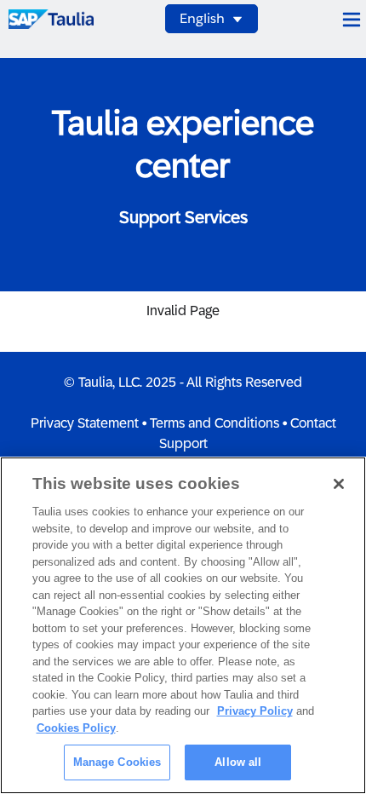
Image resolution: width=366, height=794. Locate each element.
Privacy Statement (85, 423)
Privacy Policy (255, 711)
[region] (183, 625)
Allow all (237, 762)
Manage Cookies (117, 762)
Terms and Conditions (214, 423)
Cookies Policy (76, 728)
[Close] (338, 484)
